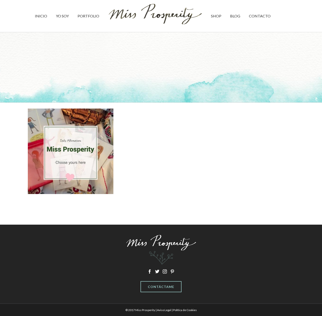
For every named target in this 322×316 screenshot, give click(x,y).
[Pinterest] (172, 271)
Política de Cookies (185, 310)
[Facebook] (150, 271)
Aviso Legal (164, 310)
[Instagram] (165, 271)
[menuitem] (52, 16)
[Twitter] (157, 271)
